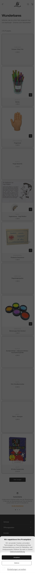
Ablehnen (16, 563)
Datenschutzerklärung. (17, 552)
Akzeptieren (17, 557)
